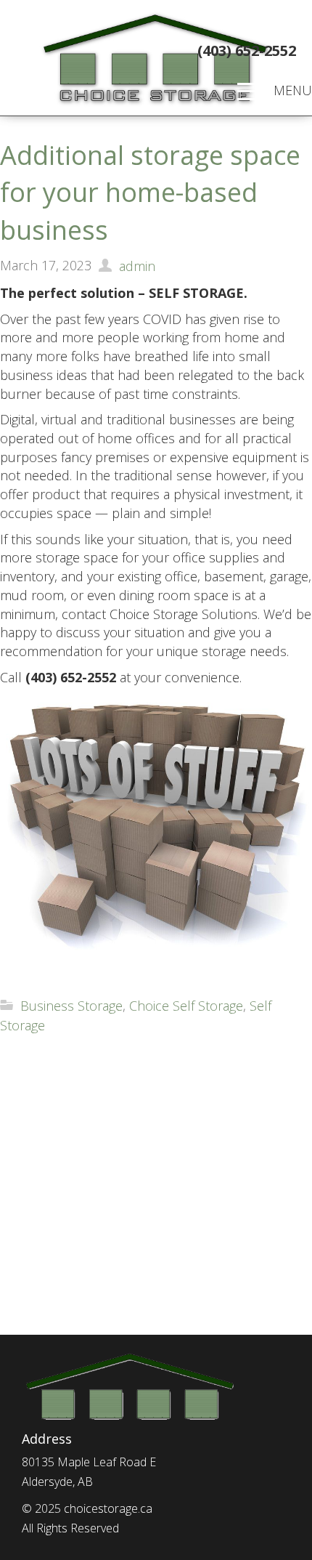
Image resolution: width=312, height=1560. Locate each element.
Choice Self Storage (186, 1005)
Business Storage (71, 1005)
